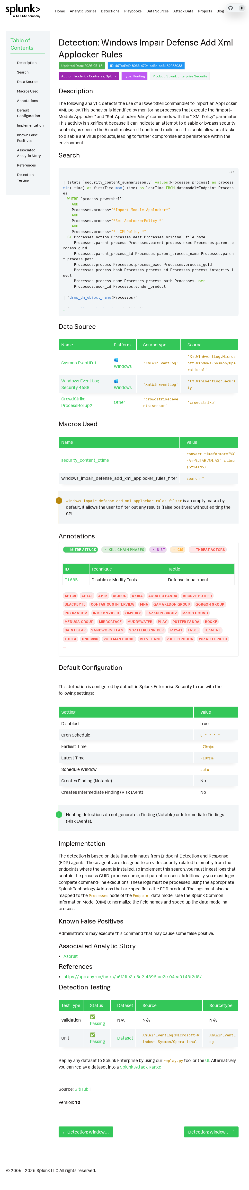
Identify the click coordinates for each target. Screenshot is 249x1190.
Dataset (125, 1038)
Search (23, 72)
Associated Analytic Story (29, 153)
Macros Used (27, 91)
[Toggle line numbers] (220, 163)
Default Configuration (28, 113)
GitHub (81, 1089)
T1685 (71, 579)
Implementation (30, 125)
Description (27, 62)
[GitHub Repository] (230, 8)
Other (119, 402)
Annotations (27, 100)
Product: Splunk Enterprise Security (180, 76)
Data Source (27, 81)
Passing (97, 1023)
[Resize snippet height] (229, 163)
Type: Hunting (134, 76)
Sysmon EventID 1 (79, 362)
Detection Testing (25, 177)
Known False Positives (27, 138)
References (26, 165)
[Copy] (211, 163)
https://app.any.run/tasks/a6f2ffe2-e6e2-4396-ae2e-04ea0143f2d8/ (132, 976)
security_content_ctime (85, 460)
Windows (123, 366)
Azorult (70, 956)
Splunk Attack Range (140, 1067)
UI (207, 1060)
